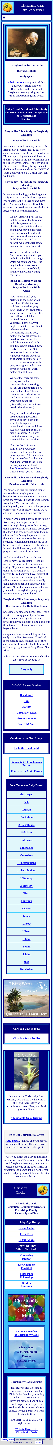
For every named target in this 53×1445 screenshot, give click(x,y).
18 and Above (26, 1239)
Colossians (26, 855)
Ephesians (26, 840)
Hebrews (26, 908)
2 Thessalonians (26, 870)
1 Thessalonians (26, 862)
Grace (18, 468)
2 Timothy (26, 885)
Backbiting (26, 695)
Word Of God (26, 724)
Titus (26, 893)
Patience (26, 706)
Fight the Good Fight (26, 748)
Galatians (26, 832)
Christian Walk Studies (26, 1038)
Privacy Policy (8, 1440)
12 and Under (26, 1228)
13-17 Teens (26, 1234)
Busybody (26, 669)
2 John (26, 946)
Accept (39, 1442)
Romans (26, 809)
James (26, 916)
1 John (26, 939)
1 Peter (26, 923)
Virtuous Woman (26, 718)
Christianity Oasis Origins (26, 1117)
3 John (26, 954)
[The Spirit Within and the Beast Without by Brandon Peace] (26, 1071)
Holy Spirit (12, 1140)
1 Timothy (26, 878)
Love (26, 700)
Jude (26, 961)
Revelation (26, 969)
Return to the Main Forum (26, 771)
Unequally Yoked (27, 712)
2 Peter (26, 931)
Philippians (26, 847)
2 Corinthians (26, 824)
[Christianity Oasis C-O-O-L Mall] (26, 1308)
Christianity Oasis (18, 82)
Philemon (26, 900)
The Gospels (26, 794)
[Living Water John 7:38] (26, 998)
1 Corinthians (26, 817)
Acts (26, 802)
